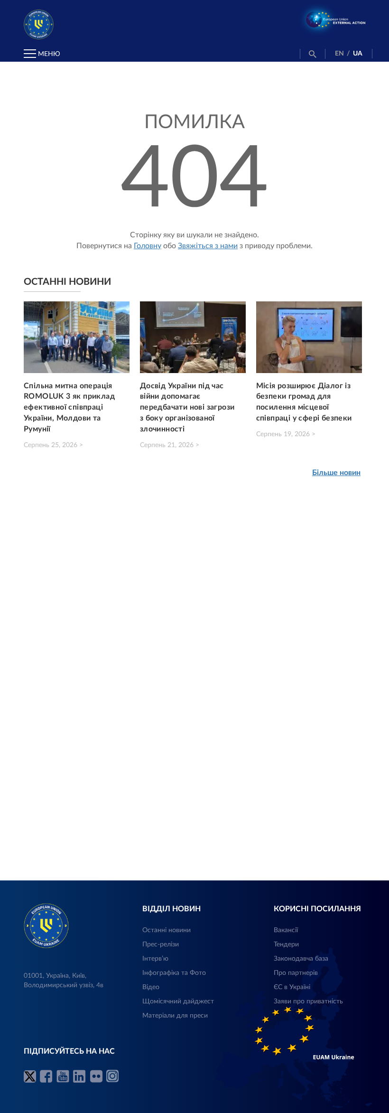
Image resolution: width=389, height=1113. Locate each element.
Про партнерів (296, 973)
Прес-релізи (160, 944)
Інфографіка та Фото (174, 973)
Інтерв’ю (155, 958)
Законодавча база (301, 958)
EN (339, 53)
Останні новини (166, 930)
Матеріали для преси (175, 1015)
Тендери (286, 944)
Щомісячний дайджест (178, 1001)
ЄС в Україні (292, 987)
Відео (150, 987)
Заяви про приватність (308, 1001)
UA (357, 53)
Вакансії (286, 930)
